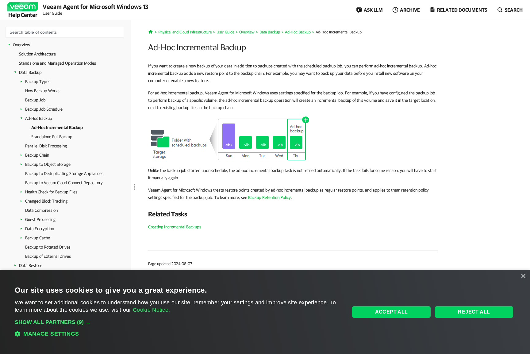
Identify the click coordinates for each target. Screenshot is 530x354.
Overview (21, 44)
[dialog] (265, 312)
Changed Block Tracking (46, 201)
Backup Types (37, 81)
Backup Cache (37, 237)
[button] (177, 322)
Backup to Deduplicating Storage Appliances (64, 173)
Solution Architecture (37, 53)
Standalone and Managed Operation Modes (57, 63)
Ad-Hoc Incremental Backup (57, 127)
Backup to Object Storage (48, 164)
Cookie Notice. (151, 310)
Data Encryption (39, 228)
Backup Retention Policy (269, 197)
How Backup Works (42, 90)
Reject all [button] (474, 311)
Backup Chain (37, 155)
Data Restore (30, 265)
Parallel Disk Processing (46, 145)
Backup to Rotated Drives (48, 247)
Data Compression (41, 210)
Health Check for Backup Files (51, 191)
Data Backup (30, 72)
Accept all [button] (391, 311)
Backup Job (35, 99)
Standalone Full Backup (51, 136)
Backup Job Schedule (44, 109)
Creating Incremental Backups (174, 226)
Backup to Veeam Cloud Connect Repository (64, 182)
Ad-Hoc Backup (38, 118)
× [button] (523, 276)
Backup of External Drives (48, 256)
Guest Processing (40, 219)
